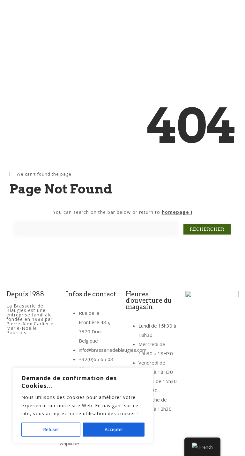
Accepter (114, 429)
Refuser (51, 429)
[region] (83, 405)
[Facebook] (14, 356)
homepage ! (177, 212)
